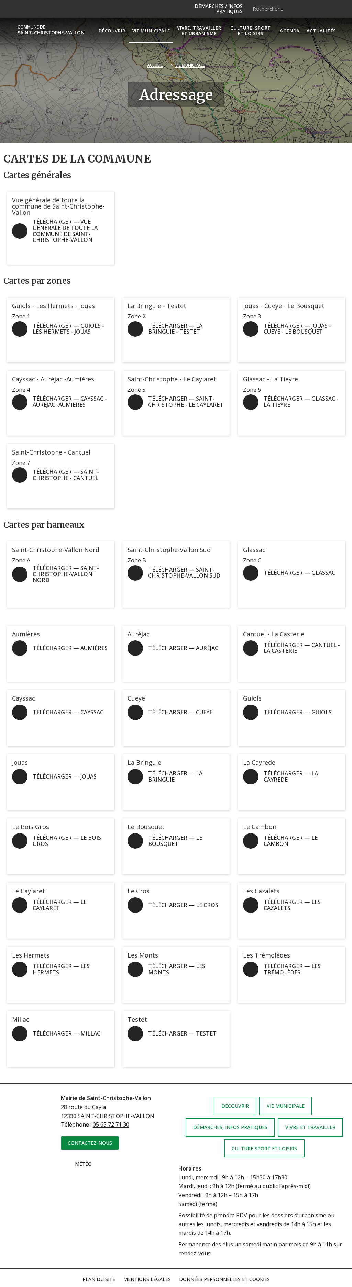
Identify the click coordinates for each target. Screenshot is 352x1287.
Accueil (155, 65)
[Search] (325, 8)
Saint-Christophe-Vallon (51, 30)
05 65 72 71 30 (111, 1124)
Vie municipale (190, 65)
